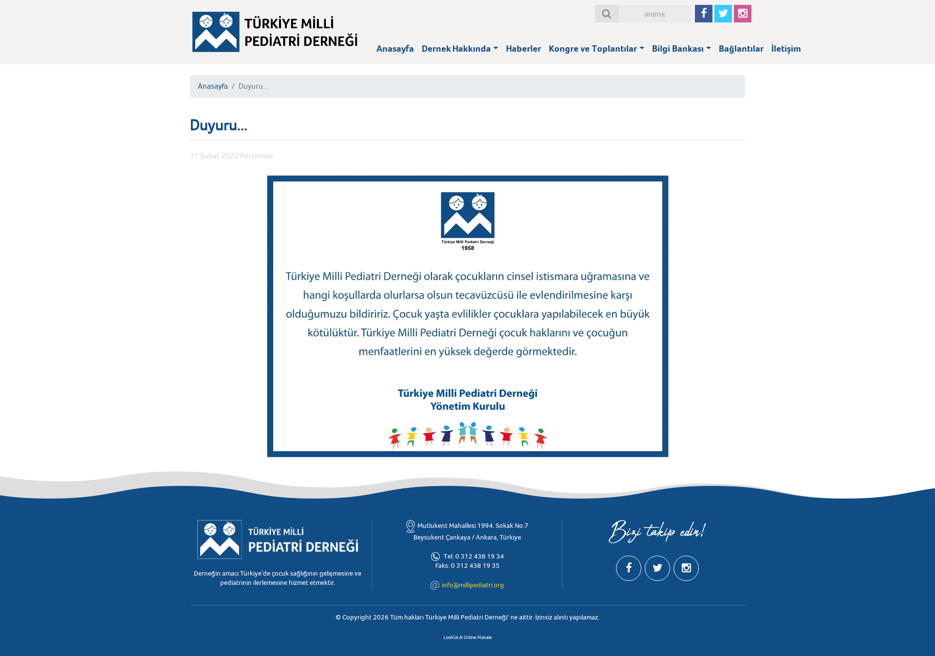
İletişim (786, 48)
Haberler (523, 48)
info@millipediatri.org (473, 585)
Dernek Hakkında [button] (456, 48)
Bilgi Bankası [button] (678, 48)
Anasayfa (395, 48)
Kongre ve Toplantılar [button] (593, 48)
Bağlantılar (741, 48)
